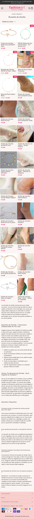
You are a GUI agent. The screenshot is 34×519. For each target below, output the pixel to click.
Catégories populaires (9, 501)
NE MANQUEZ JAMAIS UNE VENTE (12, 506)
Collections (19, 14)
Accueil (13, 14)
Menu (3, 497)
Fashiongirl (5, 493)
